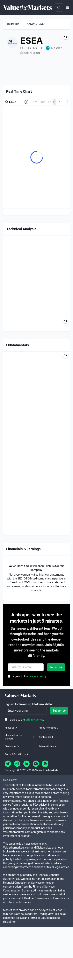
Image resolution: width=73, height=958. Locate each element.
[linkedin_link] (26, 764)
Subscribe (55, 667)
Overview (13, 23)
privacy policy (37, 676)
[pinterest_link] (45, 764)
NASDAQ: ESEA (35, 23)
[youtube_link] (36, 764)
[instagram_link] (17, 764)
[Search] (59, 7)
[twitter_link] (8, 764)
